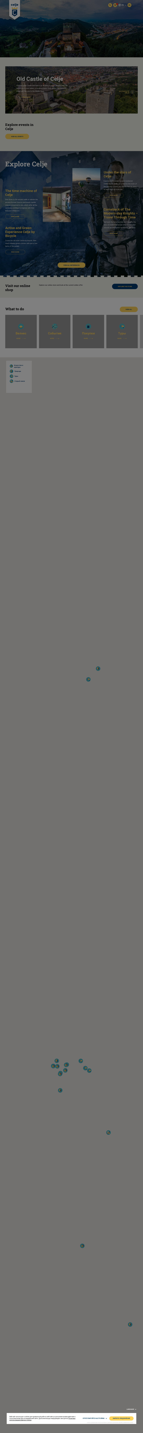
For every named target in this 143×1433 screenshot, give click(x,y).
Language (130, 1409)
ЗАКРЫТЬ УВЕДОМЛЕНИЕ (121, 1418)
